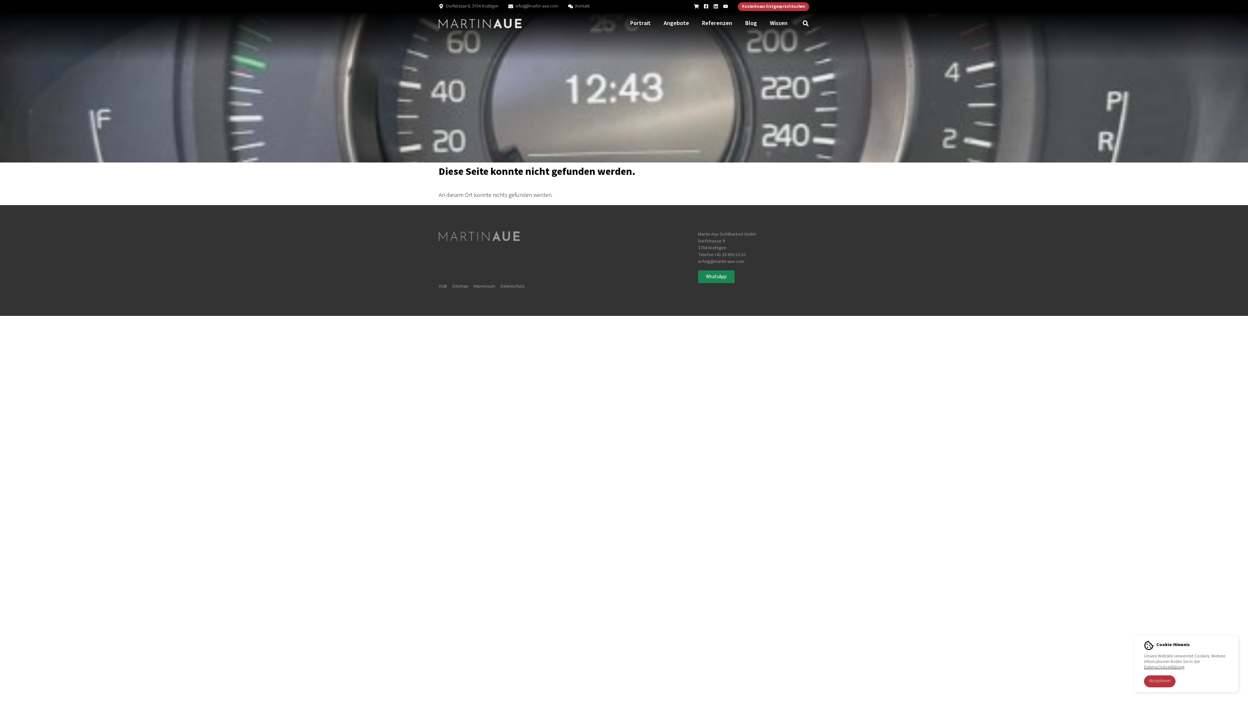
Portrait (640, 23)
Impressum (484, 286)
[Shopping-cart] (696, 6)
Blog (751, 23)
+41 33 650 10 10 (730, 255)
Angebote (676, 23)
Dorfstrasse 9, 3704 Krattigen (472, 6)
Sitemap (460, 286)
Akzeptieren (1160, 681)
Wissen (778, 23)
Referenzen (717, 23)
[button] (805, 23)
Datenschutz (512, 286)
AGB (443, 286)
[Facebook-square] (706, 6)
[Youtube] (725, 6)
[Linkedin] (715, 6)
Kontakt (582, 6)
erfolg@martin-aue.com (536, 6)
